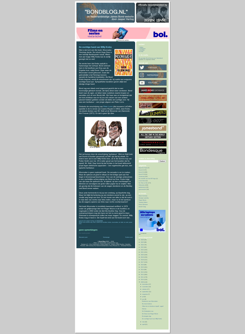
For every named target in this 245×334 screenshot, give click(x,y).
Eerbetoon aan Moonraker (150, 301)
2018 (142, 259)
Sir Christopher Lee (147, 311)
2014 (142, 269)
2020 (142, 254)
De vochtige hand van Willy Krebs (152, 318)
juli (143, 296)
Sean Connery (143, 195)
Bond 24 (141, 172)
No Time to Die (143, 183)
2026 (142, 239)
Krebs (109, 222)
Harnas (144, 308)
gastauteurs (142, 187)
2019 (142, 257)
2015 (142, 267)
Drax (94, 222)
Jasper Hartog (91, 221)
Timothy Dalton (143, 202)
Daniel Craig (142, 206)
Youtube (142, 50)
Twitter (141, 47)
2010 (142, 279)
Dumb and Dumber (101, 222)
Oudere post (129, 237)
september (145, 291)
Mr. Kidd (121, 222)
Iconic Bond (142, 180)
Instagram (142, 48)
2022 (142, 249)
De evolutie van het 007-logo (147, 178)
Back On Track (143, 167)
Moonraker (115, 222)
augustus (145, 294)
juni (143, 299)
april (143, 324)
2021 (142, 252)
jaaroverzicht (142, 189)
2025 (142, 242)
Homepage (106, 237)
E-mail (141, 51)
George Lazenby (144, 198)
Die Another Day (87, 222)
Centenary (142, 176)
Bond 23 (141, 170)
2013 (142, 272)
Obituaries (142, 185)
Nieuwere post (83, 237)
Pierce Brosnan (143, 204)
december (145, 284)
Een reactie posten (84, 233)
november (145, 286)
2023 (142, 247)
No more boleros (147, 303)
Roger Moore (142, 200)
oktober (144, 289)
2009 (142, 282)
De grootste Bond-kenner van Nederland (151, 58)
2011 (142, 277)
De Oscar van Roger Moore (150, 313)
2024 (142, 244)
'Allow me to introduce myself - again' (153, 306)
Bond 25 (141, 174)
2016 (142, 264)
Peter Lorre (108, 106)
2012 (142, 274)
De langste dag (146, 316)
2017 (142, 262)
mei (143, 321)
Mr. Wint (126, 222)
